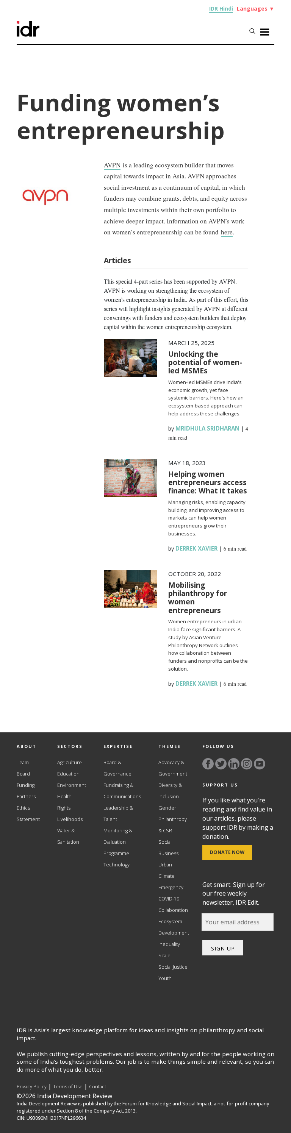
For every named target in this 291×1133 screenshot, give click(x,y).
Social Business (168, 848)
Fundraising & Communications (122, 791)
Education (68, 774)
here (227, 232)
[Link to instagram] (246, 763)
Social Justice (173, 967)
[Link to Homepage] (28, 34)
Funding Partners (26, 791)
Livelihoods (70, 819)
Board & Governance (117, 768)
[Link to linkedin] (233, 763)
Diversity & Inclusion (170, 791)
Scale (164, 955)
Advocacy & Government (172, 768)
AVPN (112, 165)
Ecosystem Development (173, 927)
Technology (116, 864)
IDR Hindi (221, 8)
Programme (116, 853)
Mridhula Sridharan (207, 428)
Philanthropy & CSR (172, 825)
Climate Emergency (170, 882)
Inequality (169, 944)
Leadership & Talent (118, 813)
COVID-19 (168, 899)
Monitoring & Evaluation (117, 836)
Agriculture (69, 762)
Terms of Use (68, 1086)
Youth (165, 978)
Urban (165, 864)
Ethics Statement (28, 813)
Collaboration (173, 910)
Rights (63, 808)
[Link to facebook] (208, 763)
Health (64, 796)
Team (23, 762)
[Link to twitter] (221, 763)
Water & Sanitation (68, 836)
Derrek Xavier (196, 548)
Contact (97, 1086)
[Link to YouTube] (259, 763)
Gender (167, 808)
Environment (71, 785)
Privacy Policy (32, 1086)
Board (23, 774)
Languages (255, 8)
